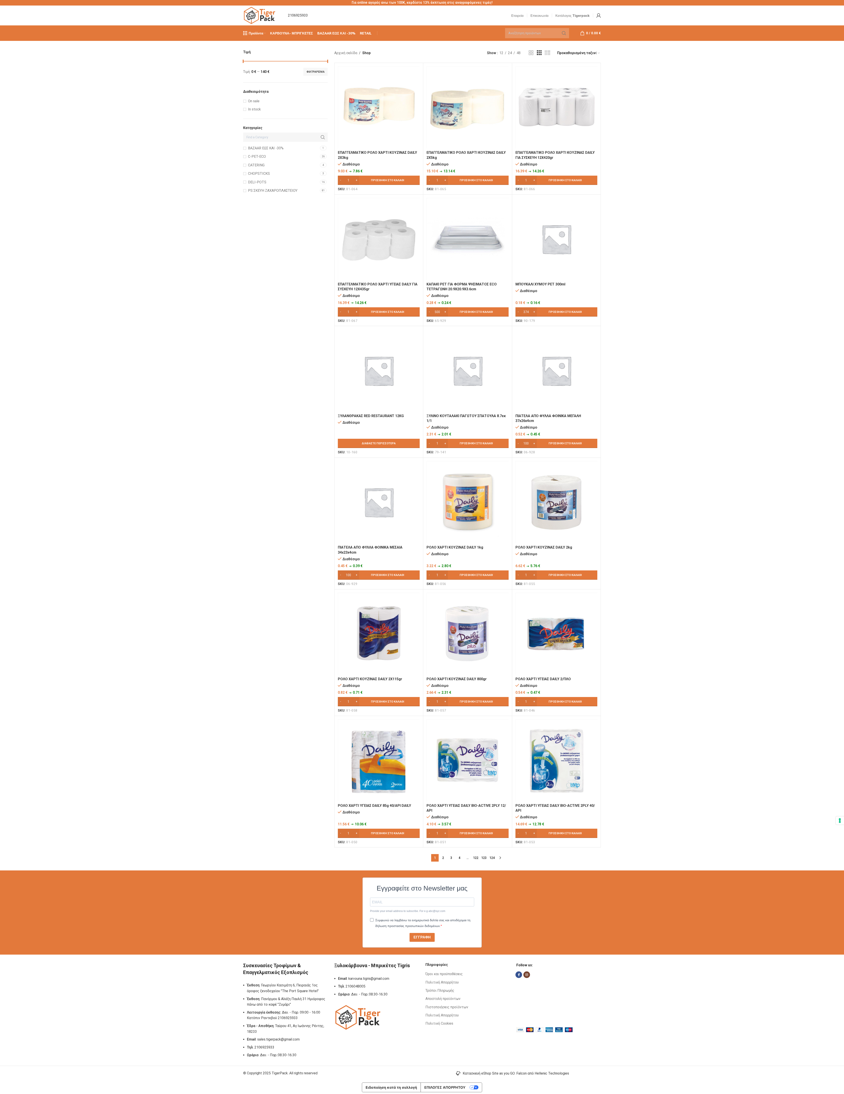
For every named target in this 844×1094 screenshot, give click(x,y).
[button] (379, 180)
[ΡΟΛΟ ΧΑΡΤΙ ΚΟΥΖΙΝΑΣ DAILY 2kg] (556, 502)
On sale (253, 101)
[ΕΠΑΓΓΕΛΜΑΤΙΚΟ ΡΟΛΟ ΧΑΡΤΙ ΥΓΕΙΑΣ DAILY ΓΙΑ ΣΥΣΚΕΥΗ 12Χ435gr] (379, 239)
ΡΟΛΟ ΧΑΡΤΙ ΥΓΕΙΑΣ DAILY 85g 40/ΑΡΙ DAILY (374, 805)
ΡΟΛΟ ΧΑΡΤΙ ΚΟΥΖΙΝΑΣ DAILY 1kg (455, 547)
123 (484, 858)
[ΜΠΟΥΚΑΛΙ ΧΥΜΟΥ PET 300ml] (556, 239)
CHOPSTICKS (259, 173)
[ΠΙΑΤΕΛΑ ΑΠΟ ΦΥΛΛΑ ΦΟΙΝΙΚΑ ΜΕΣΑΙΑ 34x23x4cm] (379, 502)
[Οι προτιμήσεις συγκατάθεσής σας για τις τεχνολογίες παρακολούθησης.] (840, 820)
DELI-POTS (257, 182)
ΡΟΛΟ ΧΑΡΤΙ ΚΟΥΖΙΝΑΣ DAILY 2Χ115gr (370, 679)
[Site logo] (260, 15)
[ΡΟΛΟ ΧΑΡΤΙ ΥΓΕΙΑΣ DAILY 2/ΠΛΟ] (556, 634)
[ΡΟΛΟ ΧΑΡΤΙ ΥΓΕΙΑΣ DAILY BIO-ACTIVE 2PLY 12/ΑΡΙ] (467, 760)
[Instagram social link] (526, 974)
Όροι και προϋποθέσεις (444, 974)
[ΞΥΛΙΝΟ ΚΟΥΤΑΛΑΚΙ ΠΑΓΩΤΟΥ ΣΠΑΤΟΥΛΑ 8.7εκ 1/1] (467, 370)
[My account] (598, 15)
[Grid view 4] (547, 53)
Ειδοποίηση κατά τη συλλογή (391, 1087)
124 (492, 858)
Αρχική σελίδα (345, 53)
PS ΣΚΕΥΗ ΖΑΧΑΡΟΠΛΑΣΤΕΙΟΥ (272, 190)
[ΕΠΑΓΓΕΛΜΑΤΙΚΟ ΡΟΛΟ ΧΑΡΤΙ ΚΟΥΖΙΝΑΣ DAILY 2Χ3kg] (379, 107)
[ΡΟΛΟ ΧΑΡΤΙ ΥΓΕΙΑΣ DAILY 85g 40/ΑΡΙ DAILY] (379, 760)
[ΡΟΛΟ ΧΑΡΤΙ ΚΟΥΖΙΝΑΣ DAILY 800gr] (467, 634)
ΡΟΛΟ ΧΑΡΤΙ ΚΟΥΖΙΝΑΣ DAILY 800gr (457, 679)
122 (475, 858)
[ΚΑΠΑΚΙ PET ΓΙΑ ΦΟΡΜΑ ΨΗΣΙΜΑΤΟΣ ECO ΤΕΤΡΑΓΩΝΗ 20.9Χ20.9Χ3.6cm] (467, 239)
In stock (254, 109)
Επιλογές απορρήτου (445, 1087)
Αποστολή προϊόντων (443, 999)
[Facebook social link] (518, 974)
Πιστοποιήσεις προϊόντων (446, 1007)
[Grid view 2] (531, 53)
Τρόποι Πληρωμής (439, 990)
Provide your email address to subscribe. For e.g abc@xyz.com (407, 911)
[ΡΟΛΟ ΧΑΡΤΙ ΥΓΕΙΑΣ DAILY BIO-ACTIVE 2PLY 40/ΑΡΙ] (556, 760)
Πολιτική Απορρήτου (442, 982)
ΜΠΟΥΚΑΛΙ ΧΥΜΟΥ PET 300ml (540, 284)
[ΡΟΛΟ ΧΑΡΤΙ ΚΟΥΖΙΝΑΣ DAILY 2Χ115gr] (379, 634)
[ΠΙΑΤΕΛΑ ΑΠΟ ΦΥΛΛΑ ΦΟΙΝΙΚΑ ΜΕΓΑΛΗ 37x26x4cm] (556, 370)
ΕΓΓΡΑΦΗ (422, 937)
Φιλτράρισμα (315, 71)
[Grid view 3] (539, 53)
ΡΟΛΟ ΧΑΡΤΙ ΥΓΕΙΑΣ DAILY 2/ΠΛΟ (543, 679)
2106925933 (298, 15)
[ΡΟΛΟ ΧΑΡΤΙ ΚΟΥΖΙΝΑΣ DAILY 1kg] (467, 502)
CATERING (256, 165)
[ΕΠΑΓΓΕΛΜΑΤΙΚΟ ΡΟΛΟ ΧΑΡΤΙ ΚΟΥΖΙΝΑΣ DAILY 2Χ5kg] (467, 107)
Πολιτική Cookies (439, 1023)
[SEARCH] (564, 33)
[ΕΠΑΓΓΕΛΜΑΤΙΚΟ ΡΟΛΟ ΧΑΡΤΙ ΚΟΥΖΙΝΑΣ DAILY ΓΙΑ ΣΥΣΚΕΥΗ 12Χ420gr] (556, 107)
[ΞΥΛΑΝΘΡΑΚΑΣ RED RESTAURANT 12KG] (379, 370)
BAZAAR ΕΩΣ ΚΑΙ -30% (266, 148)
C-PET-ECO (257, 156)
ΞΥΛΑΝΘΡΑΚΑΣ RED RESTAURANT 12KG (371, 416)
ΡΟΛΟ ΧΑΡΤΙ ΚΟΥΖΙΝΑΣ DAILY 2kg (543, 547)
